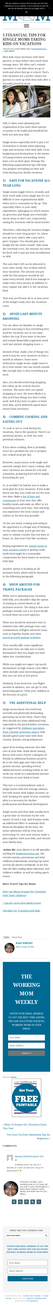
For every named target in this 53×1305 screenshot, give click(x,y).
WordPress (32, 1301)
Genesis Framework (36, 1298)
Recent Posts (17, 937)
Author (6, 937)
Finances (13, 1077)
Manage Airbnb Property (27, 1156)
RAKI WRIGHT (24, 943)
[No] (49, 8)
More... (23, 1194)
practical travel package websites (21, 637)
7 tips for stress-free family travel (22, 903)
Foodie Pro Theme (32, 1296)
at (16, 1160)
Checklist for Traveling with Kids (21, 910)
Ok (26, 12)
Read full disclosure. (39, 49)
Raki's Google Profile (25, 947)
